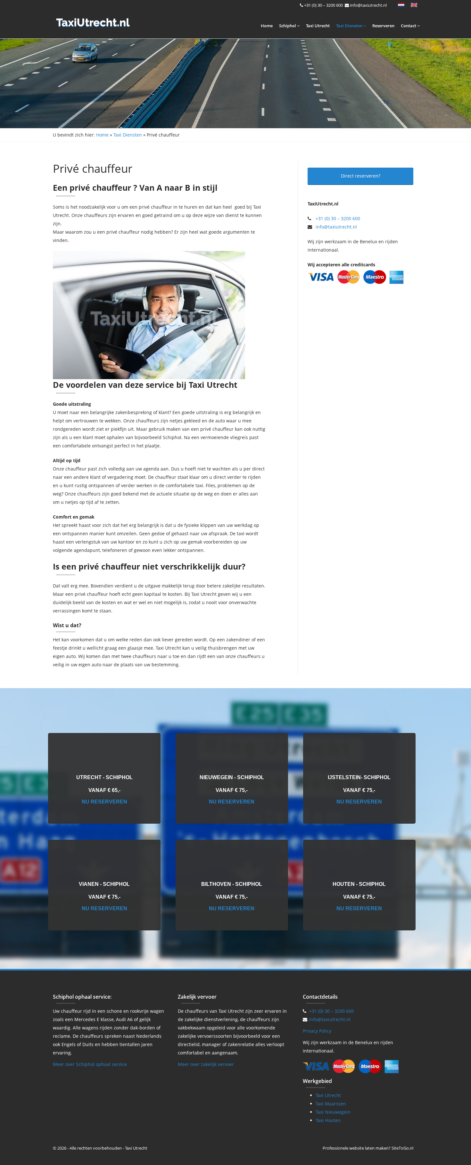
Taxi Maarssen (331, 1104)
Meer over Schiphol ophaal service (90, 1064)
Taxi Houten (328, 1120)
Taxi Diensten (349, 26)
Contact (409, 26)
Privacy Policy (317, 1031)
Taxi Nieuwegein (333, 1112)
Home (267, 26)
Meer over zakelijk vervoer (206, 1064)
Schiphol (288, 26)
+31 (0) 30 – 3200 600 (323, 5)
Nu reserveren (104, 801)
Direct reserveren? (360, 176)
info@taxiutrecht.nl (368, 5)
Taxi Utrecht (318, 26)
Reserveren (383, 26)
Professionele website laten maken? (357, 1148)
